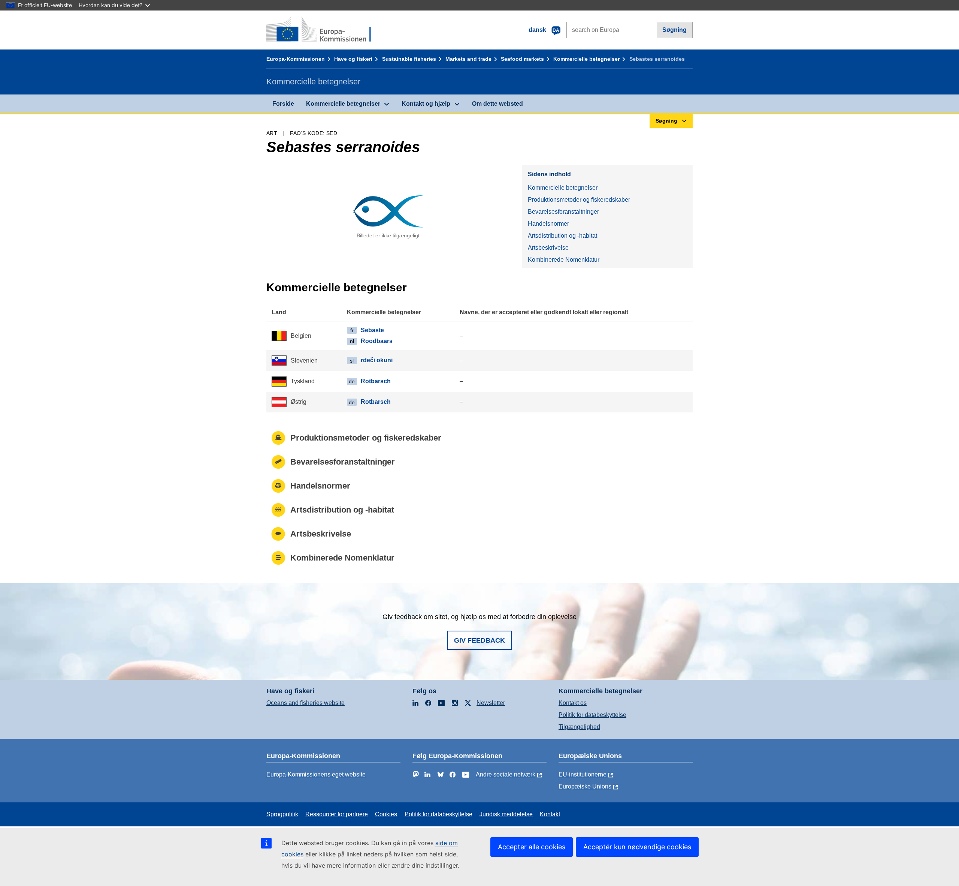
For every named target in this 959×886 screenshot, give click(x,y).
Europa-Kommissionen (295, 59)
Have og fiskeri (353, 59)
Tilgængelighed (579, 727)
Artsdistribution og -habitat (562, 235)
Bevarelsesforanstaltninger (563, 211)
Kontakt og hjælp (426, 103)
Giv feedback (479, 640)
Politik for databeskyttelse (592, 715)
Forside (283, 103)
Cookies (386, 814)
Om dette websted (497, 103)
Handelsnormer (548, 223)
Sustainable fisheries (409, 59)
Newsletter (491, 703)
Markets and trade (468, 59)
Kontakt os (573, 703)
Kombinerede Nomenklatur (563, 259)
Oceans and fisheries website (305, 703)
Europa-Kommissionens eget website (316, 774)
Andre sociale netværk (505, 774)
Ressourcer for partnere (336, 814)
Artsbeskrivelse (548, 247)
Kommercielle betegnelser (586, 59)
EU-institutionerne (582, 774)
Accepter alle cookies (531, 847)
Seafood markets (522, 59)
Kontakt (550, 814)
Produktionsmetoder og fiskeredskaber (579, 199)
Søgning (674, 30)
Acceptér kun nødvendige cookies (637, 847)
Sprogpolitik (282, 814)
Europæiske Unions (585, 786)
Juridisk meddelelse (506, 814)
